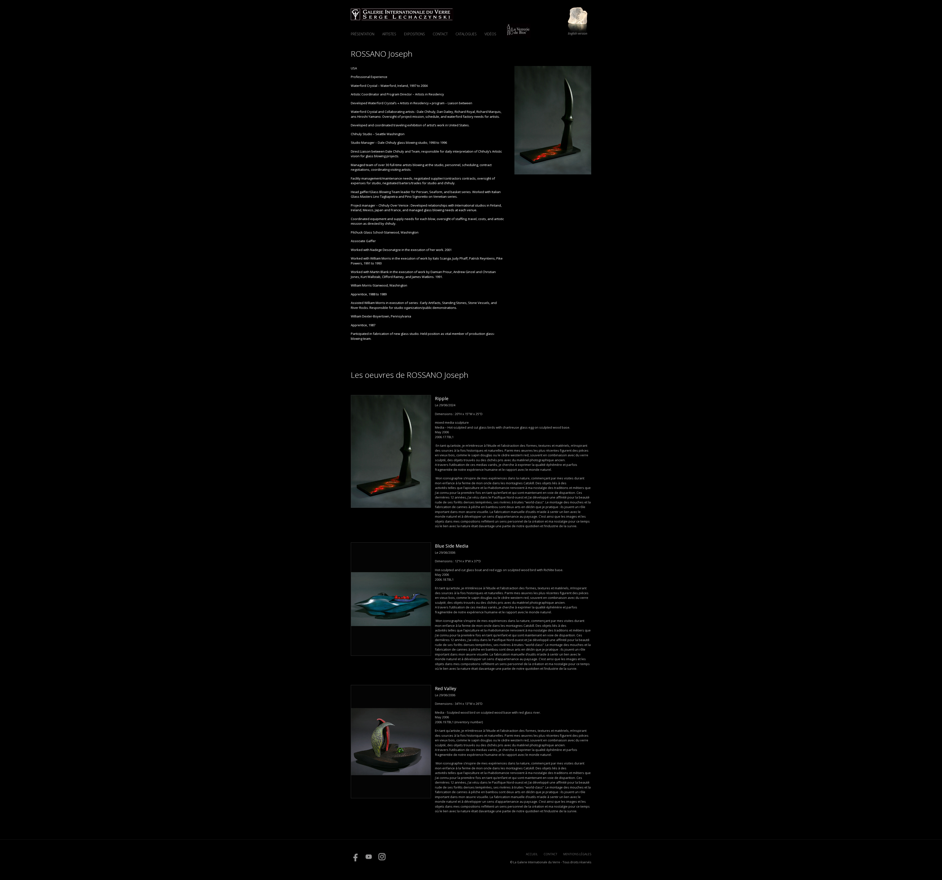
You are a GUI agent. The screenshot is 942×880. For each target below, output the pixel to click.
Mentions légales (577, 854)
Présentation (362, 34)
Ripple (441, 398)
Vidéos (490, 34)
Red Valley (445, 688)
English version (577, 34)
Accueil (532, 854)
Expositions (414, 34)
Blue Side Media (451, 546)
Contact (440, 34)
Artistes (389, 34)
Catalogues (466, 34)
